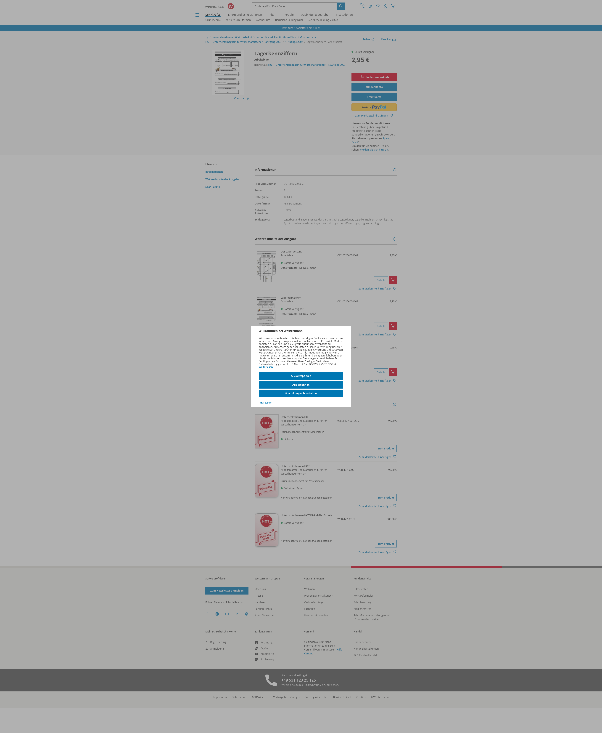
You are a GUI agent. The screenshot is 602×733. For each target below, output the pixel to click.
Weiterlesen (266, 367)
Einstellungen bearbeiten (301, 393)
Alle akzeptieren (301, 376)
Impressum (265, 402)
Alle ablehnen (301, 384)
